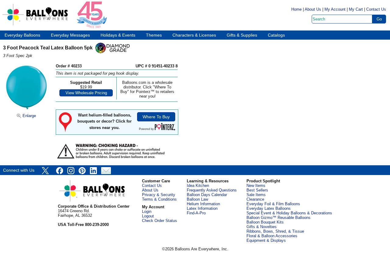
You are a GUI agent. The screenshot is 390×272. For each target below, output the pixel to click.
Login (146, 211)
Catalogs (276, 35)
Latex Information (202, 208)
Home (296, 9)
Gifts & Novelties (261, 226)
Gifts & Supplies (242, 35)
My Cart (356, 9)
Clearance (255, 199)
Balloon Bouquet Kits (265, 222)
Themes (154, 35)
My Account (335, 9)
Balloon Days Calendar (207, 194)
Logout (148, 216)
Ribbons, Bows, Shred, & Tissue (275, 231)
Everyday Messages (70, 35)
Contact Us (376, 9)
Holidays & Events (118, 35)
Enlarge (28, 115)
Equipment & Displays (266, 240)
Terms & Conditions (159, 199)
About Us (313, 9)
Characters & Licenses (194, 35)
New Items (255, 185)
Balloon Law (197, 199)
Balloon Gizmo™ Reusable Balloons (278, 217)
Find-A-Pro (196, 213)
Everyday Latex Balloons (268, 208)
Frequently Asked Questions (212, 190)
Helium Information (203, 204)
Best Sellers (257, 190)
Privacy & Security (158, 194)
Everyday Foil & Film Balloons (273, 204)
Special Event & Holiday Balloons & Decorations (289, 213)
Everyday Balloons (22, 35)
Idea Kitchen (198, 185)
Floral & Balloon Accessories (271, 236)
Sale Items (256, 194)
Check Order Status (159, 220)
